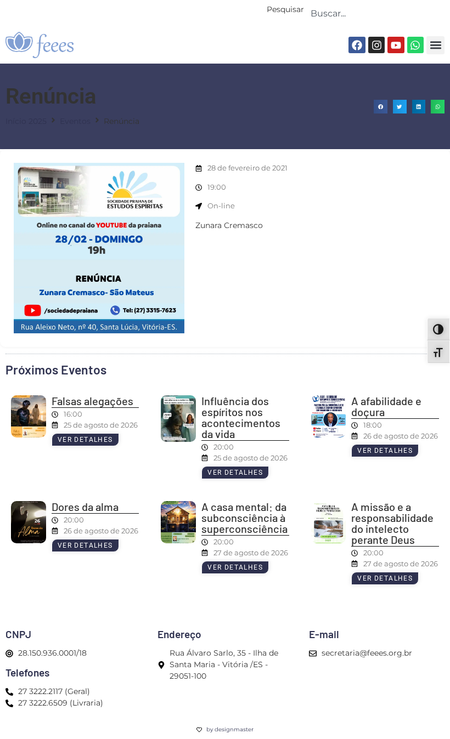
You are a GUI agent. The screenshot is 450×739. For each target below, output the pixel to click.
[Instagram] (376, 45)
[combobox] (374, 13)
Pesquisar (285, 9)
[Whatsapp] (415, 45)
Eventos (75, 121)
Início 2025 (26, 121)
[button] (435, 45)
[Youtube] (395, 45)
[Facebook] (356, 45)
